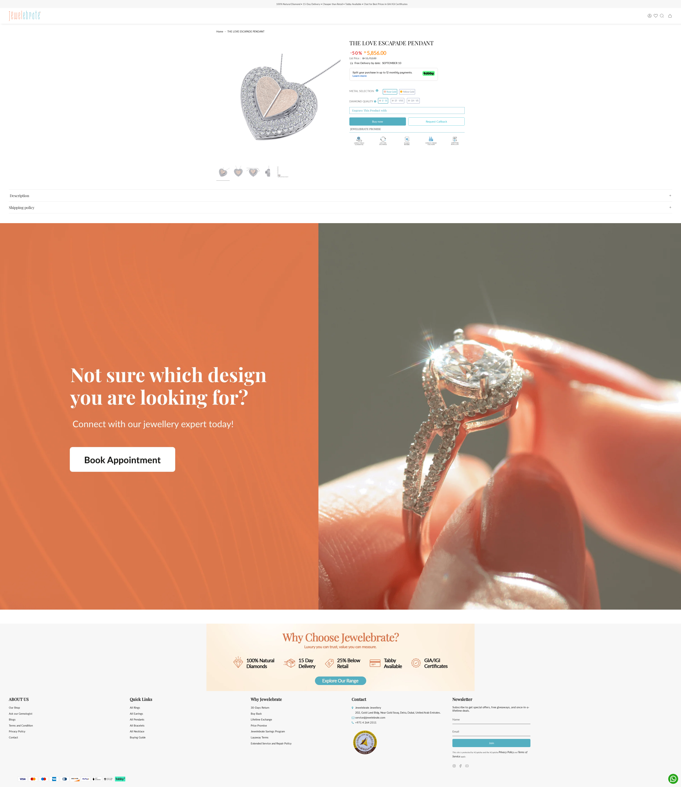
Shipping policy (22, 207)
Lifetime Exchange (261, 719)
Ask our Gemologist (20, 713)
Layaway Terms (259, 737)
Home (219, 31)
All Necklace (137, 731)
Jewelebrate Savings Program (268, 731)
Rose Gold (391, 91)
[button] (377, 89)
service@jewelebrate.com (370, 717)
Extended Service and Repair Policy (271, 743)
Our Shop (14, 707)
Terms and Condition (21, 725)
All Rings (135, 707)
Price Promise (259, 725)
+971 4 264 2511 (366, 722)
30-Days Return (260, 707)
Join (491, 743)
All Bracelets (137, 725)
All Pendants (137, 719)
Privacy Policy (17, 731)
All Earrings (136, 713)
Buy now (377, 121)
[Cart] (670, 16)
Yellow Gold (408, 91)
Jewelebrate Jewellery (368, 707)
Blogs (12, 719)
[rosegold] (223, 172)
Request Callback (436, 121)
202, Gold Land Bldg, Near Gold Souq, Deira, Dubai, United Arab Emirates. (398, 712)
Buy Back (256, 713)
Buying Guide (138, 737)
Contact (13, 737)
